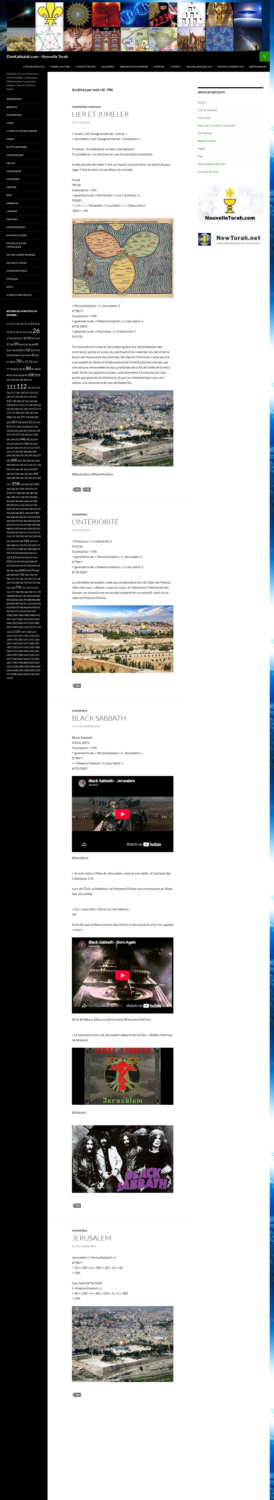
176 (13, 412)
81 (18, 369)
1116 (9, 631)
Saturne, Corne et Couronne (216, 125)
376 (9, 493)
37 (8, 344)
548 (13, 545)
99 (26, 375)
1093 (20, 627)
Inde (9, 195)
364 (36, 484)
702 (27, 574)
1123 (14, 635)
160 (35, 405)
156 (21, 405)
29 (14, 338)
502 (38, 528)
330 (25, 469)
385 (36, 493)
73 (30, 361)
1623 (14, 658)
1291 (36, 643)
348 (13, 477)
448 (13, 517)
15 (38, 323)
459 (17, 520)
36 (38, 338)
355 (35, 477)
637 (25, 565)
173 (38, 408)
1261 (20, 643)
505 (17, 532)
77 (7, 369)
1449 (9, 654)
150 (13, 405)
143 (27, 401)
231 (8, 434)
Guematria (79, 106)
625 (22, 561)
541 (77, 489)
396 (22, 497)
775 (37, 587)
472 (13, 524)
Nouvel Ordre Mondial (21, 254)
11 (25, 323)
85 (24, 369)
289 (8, 455)
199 (28, 417)
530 (39, 536)
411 (17, 505)
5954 (36, 674)
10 (22, 323)
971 (17, 611)
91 (10, 375)
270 (21, 447)
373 (35, 488)
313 (17, 464)
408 (35, 501)
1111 (32, 627)
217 (14, 426)
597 (13, 553)
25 (31, 332)
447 (8, 517)
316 (30, 464)
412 (22, 505)
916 (39, 603)
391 (18, 497)
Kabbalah (12, 203)
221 (32, 426)
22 (24, 332)
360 (27, 484)
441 (21, 513)
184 (36, 412)
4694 (25, 674)
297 (39, 455)
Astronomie (14, 115)
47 (10, 350)
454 (38, 517)
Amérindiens (14, 98)
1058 (20, 623)
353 (26, 477)
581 (25, 549)
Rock (9, 286)
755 (30, 582)
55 (38, 350)
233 (18, 434)
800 (13, 595)
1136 (31, 635)
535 (17, 541)
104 (13, 379)
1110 (25, 627)
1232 (36, 639)
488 (8, 528)
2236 (15, 666)
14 (35, 323)
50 (20, 350)
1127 (20, 635)
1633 (20, 658)
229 (34, 430)
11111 (9, 678)
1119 (22, 631)
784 (26, 592)
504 (13, 532)
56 (7, 355)
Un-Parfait (205, 133)
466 (34, 520)
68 (11, 361)
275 (38, 447)
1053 (14, 623)
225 (17, 430)
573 (13, 549)
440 (17, 513)
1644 (25, 658)
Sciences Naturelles (19, 295)
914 (35, 603)
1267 (25, 643)
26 (36, 330)
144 (31, 401)
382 (27, 493)
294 (30, 455)
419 (35, 505)
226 (21, 430)
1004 (21, 615)
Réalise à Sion (207, 141)
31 (21, 338)
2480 (21, 666)
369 (22, 488)
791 (35, 592)
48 (14, 350)
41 (23, 344)
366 (13, 488)
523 (22, 536)
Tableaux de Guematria (134, 66)
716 (21, 578)
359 (22, 484)
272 (30, 447)
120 (22, 392)
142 (22, 401)
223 (8, 430)
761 (8, 587)
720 (30, 578)
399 (31, 497)
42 (26, 344)
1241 (9, 643)
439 (13, 513)
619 (35, 557)
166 (17, 408)
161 (39, 405)
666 (22, 570)
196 (18, 417)
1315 (20, 647)
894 (8, 603)
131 (26, 396)
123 (31, 392)
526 (30, 536)
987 (30, 611)
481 (30, 524)
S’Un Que (204, 117)
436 (8, 513)
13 (32, 323)
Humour (159, 66)
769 (13, 587)
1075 (25, 623)
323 (13, 469)
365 (8, 488)
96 (20, 375)
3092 (32, 670)
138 (14, 401)
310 (13, 464)
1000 (9, 615)
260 (26, 443)
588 (34, 549)
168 (25, 408)
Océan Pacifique (16, 270)
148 (8, 405)
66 (37, 355)
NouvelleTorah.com (231, 66)
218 (18, 426)
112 (21, 386)
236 (27, 434)
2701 (21, 670)
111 (11, 386)
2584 (32, 666)
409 (8, 505)
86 (28, 368)
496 (25, 528)
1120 (28, 631)
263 (36, 443)
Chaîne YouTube (60, 66)
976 (25, 611)
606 (26, 553)
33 (29, 338)
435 (39, 508)
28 (11, 338)
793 (39, 592)
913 (30, 603)
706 (32, 574)
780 (17, 592)
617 (31, 557)
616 (27, 557)
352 (22, 477)
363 (31, 484)
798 (8, 595)
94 (13, 375)
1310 (14, 647)
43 (30, 344)
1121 (33, 631)
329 (21, 469)
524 (26, 536)
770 (18, 587)
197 (23, 417)
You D (202, 102)
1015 (9, 619)
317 (35, 464)
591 (38, 549)
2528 (26, 666)
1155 (36, 635)
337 (13, 473)
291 (17, 455)
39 (15, 343)
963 (13, 611)
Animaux (11, 107)
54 (35, 350)
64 (29, 355)
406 (26, 501)
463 (25, 520)
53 (32, 350)
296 (35, 455)
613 (13, 557)
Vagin (201, 148)
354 (30, 477)
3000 (26, 670)
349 (17, 477)
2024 (31, 662)
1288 (31, 643)
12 (28, 323)
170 (30, 408)
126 (8, 396)
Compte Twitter (85, 66)
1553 (25, 654)
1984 (14, 662)
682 (37, 570)
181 (22, 412)
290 (13, 455)
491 (13, 528)
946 (30, 607)
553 (21, 545)
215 (38, 422)
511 (25, 532)
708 (8, 578)
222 (36, 426)
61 (19, 355)
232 (13, 434)
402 (13, 501)
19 (13, 332)
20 (17, 332)
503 (8, 532)
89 (39, 369)
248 (22, 439)
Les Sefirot (107, 66)
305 (33, 460)
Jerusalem (92, 1237)
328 (17, 469)
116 (8, 392)
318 (39, 464)
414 (27, 505)
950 (34, 607)
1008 (32, 615)
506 (21, 532)
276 (8, 451)
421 (13, 508)
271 (25, 447)
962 (8, 611)
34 (32, 338)
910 (21, 603)
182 (27, 412)
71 (23, 361)
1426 (31, 651)
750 (21, 582)
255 (13, 443)
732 (13, 582)
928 (13, 607)
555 (25, 545)
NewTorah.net (258, 66)
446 (36, 513)
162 (8, 408)
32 (25, 338)
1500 (20, 654)
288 (34, 451)
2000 (25, 662)
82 (21, 369)
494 (21, 528)
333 (34, 469)
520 (17, 536)
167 (21, 408)
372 (31, 488)
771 (24, 587)
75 (37, 361)
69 (14, 361)
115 (38, 387)
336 (8, 473)
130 (21, 396)
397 (27, 497)
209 (24, 422)
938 (21, 607)
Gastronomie (14, 155)
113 (29, 387)
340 (21, 473)
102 (8, 379)
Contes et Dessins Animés (21, 131)
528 (35, 536)
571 (38, 545)
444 (27, 513)
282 (21, 451)
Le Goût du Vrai (208, 171)
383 (32, 493)
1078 (31, 623)
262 (32, 443)
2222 (9, 666)
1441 (36, 651)
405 (22, 501)
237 (31, 434)
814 (25, 595)
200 (32, 417)
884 (34, 599)
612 (8, 557)
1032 (31, 619)
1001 (15, 615)
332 (30, 469)
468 (38, 520)
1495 (14, 654)
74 (34, 361)
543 (36, 541)
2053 (36, 662)
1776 (31, 658)
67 (7, 361)
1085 (36, 623)
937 (17, 607)
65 (34, 355)
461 (21, 520)
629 (35, 561)
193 (14, 417)
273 (34, 447)
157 (26, 405)
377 (14, 493)
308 (8, 464)
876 (25, 599)
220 (27, 426)
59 (13, 355)
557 (30, 545)
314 (21, 464)
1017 (14, 619)
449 (17, 517)
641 (30, 565)
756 (34, 582)
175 (8, 412)
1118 (16, 631)
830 (34, 595)
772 (28, 587)
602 (22, 553)
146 (35, 401)
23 (27, 332)
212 (29, 422)
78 (11, 369)
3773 (9, 674)
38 (11, 344)
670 (27, 570)
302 (24, 460)
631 (8, 565)
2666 (15, 670)
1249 (14, 643)
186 (9, 417)
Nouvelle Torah (16, 262)
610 (30, 553)
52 (28, 350)
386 (8, 497)
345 (36, 473)
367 (17, 488)
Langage (94, 106)
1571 (36, 654)
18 (10, 332)
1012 (37, 615)
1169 (9, 639)
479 (25, 524)
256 (17, 443)
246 (13, 439)
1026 (20, 619)
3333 (37, 670)
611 (35, 553)
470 (8, 524)
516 (8, 536)
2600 (37, 666)
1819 (36, 658)
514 (34, 532)
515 (38, 532)
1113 (38, 627)
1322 (25, 647)
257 (21, 443)
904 (17, 603)
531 (8, 541)
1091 (9, 627)
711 (13, 578)
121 (27, 392)
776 (8, 592)
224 (13, 430)
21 (20, 332)
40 (20, 344)
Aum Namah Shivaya (211, 164)
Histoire (11, 187)
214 (34, 422)
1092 (14, 627)
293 (26, 455)
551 (17, 545)
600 (17, 553)
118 (17, 392)
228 (30, 430)
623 (18, 561)
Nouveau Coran (16, 235)
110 (30, 379)
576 (17, 549)
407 (31, 501)
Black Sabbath (99, 718)
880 (30, 599)
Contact (175, 66)
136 (35, 396)
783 (22, 592)
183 (32, 412)
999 (34, 611)
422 (17, 508)
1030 (25, 619)
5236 (31, 674)
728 (38, 578)
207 (14, 422)
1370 (14, 651)
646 (34, 565)
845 (8, 599)
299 (8, 460)
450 (21, 517)
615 (22, 557)
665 (17, 570)
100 (31, 374)
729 (8, 582)
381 (23, 493)
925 (8, 607)
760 (38, 582)
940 (25, 607)
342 (26, 473)
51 (24, 350)
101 (37, 375)
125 (36, 392)
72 (26, 361)
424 (22, 508)
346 (8, 477)
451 (25, 517)
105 (17, 379)
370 (27, 488)
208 (20, 422)
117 (13, 392)
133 (30, 396)
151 (17, 405)
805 (17, 595)
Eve (200, 156)
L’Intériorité (95, 521)
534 (13, 541)
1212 (25, 639)
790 (30, 592)
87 (33, 369)
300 (14, 460)
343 (30, 473)
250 (27, 439)
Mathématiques (16, 227)
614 (18, 557)
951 (38, 607)
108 (25, 379)
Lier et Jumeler (100, 114)
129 (17, 396)
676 (32, 570)
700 (21, 574)
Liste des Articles (34, 66)
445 (32, 513)
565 (34, 545)
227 (25, 430)
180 (18, 412)
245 (8, 439)
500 (30, 528)
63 (26, 355)
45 (37, 344)
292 (22, 455)
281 (17, 451)
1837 (9, 662)
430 (30, 508)
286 (30, 451)
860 (13, 599)
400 (35, 497)
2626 (9, 670)
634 (17, 565)
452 (30, 517)
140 (18, 401)
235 (22, 434)
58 (10, 355)
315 (26, 464)
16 (7, 332)
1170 (14, 639)
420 (8, 508)
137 (9, 401)
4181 (20, 674)
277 (13, 451)
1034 (36, 619)
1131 (25, 635)
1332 (31, 647)
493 (17, 528)
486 (38, 524)
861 (17, 599)
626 (27, 561)
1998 (20, 662)
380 (19, 493)
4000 (14, 674)
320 (8, 469)
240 (35, 434)
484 (34, 524)
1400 (20, 651)
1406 (25, 651)
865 (21, 599)
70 (18, 361)
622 (14, 561)
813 (21, 595)
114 (33, 387)
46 (7, 350)
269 (17, 447)
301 (20, 460)
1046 (9, 623)
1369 (9, 651)
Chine (9, 123)
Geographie (13, 171)
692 (13, 574)
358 (15, 483)
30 (17, 338)
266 (8, 447)
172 (34, 408)
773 (32, 587)
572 (8, 549)
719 (25, 578)
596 (87, 489)
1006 (26, 615)
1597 (9, 658)
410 (13, 505)
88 (36, 369)
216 (9, 426)
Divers (10, 139)
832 (38, 595)
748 (17, 582)
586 (30, 549)
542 (32, 541)
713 (17, 578)
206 (8, 422)
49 (17, 350)
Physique (12, 278)
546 (8, 545)
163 (13, 408)
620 (9, 561)
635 (21, 565)
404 (17, 501)
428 (26, 508)
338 (17, 473)
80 (14, 369)
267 (13, 447)
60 (16, 355)
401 (8, 501)
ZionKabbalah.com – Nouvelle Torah (37, 56)
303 (29, 460)
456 (8, 520)
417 (31, 505)
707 (36, 574)
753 (25, 582)
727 (34, 578)
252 (32, 439)
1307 (9, 647)
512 (30, 532)
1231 (31, 639)
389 (13, 497)
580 (21, 549)
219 (23, 426)
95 (16, 375)
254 (8, 443)
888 (38, 599)
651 (38, 565)
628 (31, 561)
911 (26, 603)
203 (37, 417)
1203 (20, 639)
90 (7, 375)
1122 (9, 635)
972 (21, 611)
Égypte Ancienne (16, 147)
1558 (31, 654)
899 (13, 603)
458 (13, 520)
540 (21, 541)
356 (39, 477)
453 (34, 517)
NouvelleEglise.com (199, 66)
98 (23, 375)
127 (13, 396)
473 (17, 524)
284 (25, 451)
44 (33, 344)
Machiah (11, 219)
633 (13, 565)
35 (35, 338)
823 (30, 595)
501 (34, 528)
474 (21, 524)
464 (30, 520)
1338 (36, 647)
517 (13, 536)
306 (37, 460)
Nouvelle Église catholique (16, 245)
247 (17, 439)
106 (21, 379)
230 (38, 430)
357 (8, 484)
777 (13, 592)
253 (36, 439)
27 (7, 338)
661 (13, 570)
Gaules (10, 163)
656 (8, 570)
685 (8, 574)
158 (30, 405)
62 (23, 355)
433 (35, 508)
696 (17, 574)
